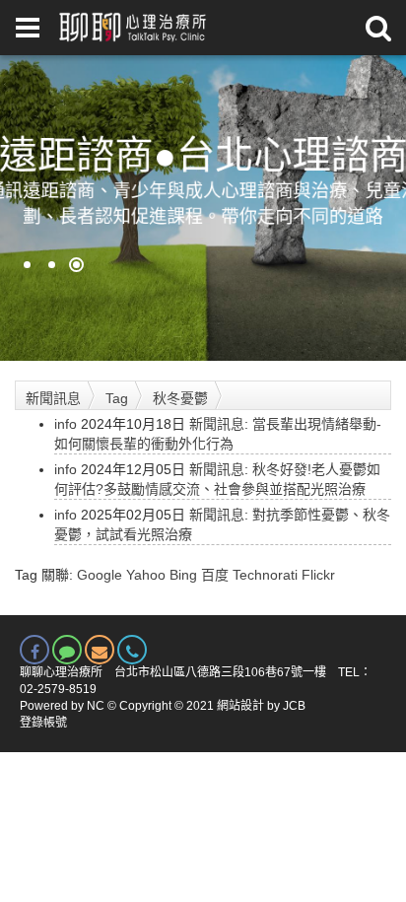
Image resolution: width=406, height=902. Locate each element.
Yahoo (146, 575)
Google (99, 575)
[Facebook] (34, 649)
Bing (183, 575)
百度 (215, 575)
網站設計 (240, 706)
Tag (116, 398)
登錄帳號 (43, 722)
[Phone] (132, 649)
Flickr (318, 575)
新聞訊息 (53, 398)
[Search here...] (378, 27)
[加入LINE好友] (67, 649)
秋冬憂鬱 (180, 398)
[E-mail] (99, 649)
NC (95, 706)
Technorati (265, 575)
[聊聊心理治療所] (131, 27)
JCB (294, 706)
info (65, 424)
